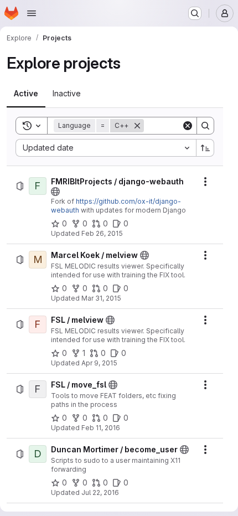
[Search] (205, 126)
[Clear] (187, 125)
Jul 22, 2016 (100, 492)
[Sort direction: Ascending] (205, 148)
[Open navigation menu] (31, 13)
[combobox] (105, 148)
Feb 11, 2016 (100, 428)
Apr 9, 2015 (99, 363)
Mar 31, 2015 (101, 298)
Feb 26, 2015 (102, 233)
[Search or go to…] (194, 13)
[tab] (26, 93)
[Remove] (137, 125)
